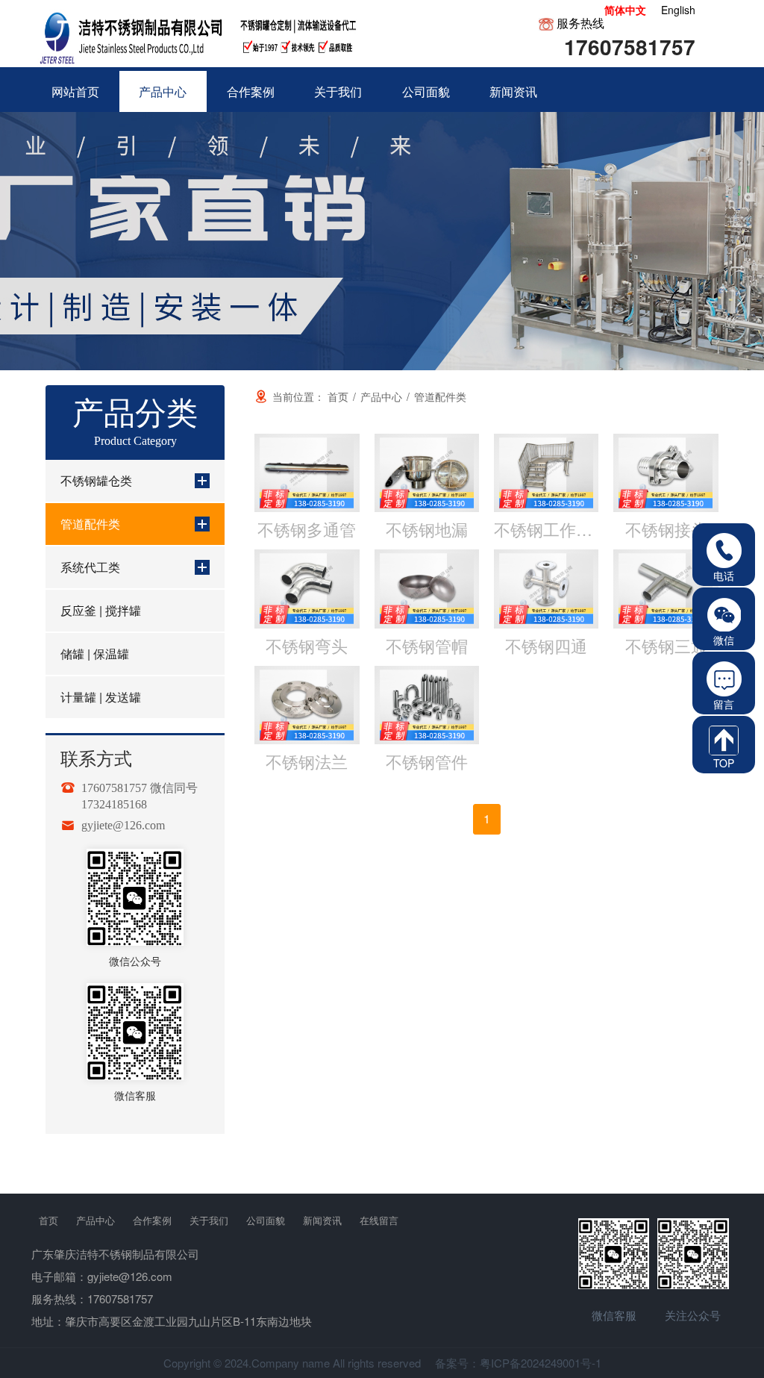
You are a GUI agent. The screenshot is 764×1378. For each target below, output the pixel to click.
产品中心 (95, 1220)
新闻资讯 (322, 1220)
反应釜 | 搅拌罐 (100, 610)
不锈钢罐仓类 (96, 480)
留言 (723, 703)
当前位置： (310, 396)
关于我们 (209, 1220)
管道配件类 (90, 523)
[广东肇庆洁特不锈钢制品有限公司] (201, 33)
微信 (723, 639)
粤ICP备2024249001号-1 (540, 1363)
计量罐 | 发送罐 (100, 696)
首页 (48, 1220)
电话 (723, 575)
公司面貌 (265, 1220)
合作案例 (152, 1220)
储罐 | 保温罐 (94, 653)
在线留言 (379, 1220)
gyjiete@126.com (123, 826)
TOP (723, 762)
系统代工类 (90, 567)
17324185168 (114, 805)
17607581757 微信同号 (139, 788)
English (678, 9)
